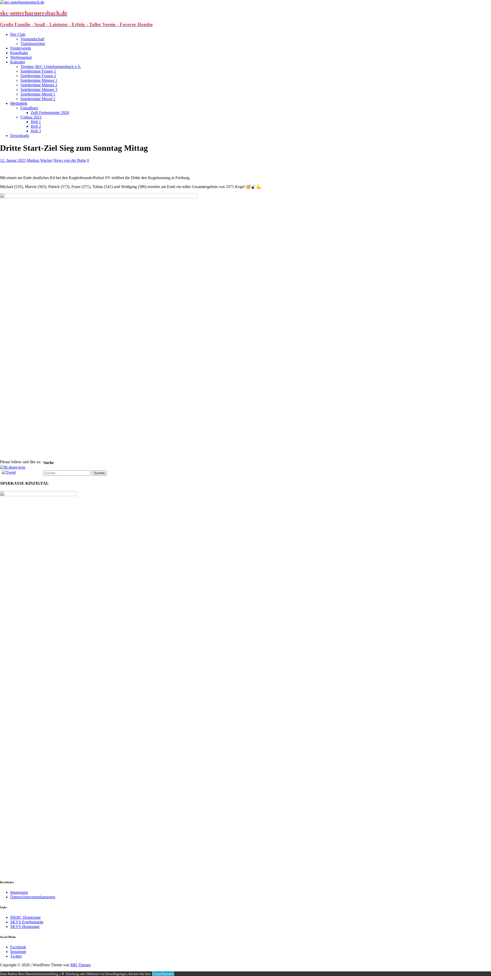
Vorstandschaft (32, 39)
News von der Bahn (69, 160)
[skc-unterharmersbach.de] (22, 2)
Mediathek (18, 103)
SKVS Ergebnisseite (26, 922)
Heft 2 (36, 126)
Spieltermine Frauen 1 (38, 71)
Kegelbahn (19, 53)
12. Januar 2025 (13, 160)
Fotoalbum (29, 108)
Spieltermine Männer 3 (38, 89)
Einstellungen (163, 973)
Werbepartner (21, 57)
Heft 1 (36, 122)
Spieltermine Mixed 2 (37, 99)
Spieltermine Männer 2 (38, 85)
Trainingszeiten (32, 43)
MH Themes (80, 965)
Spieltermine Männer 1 (38, 80)
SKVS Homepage (25, 926)
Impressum (19, 892)
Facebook (18, 947)
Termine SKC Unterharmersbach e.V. (50, 66)
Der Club (17, 34)
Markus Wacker (39, 160)
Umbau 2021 (31, 117)
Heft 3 (36, 131)
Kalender (17, 62)
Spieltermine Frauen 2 (38, 76)
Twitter (16, 956)
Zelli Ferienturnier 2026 (50, 112)
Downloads (19, 135)
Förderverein (20, 48)
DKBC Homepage (25, 917)
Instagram (18, 951)
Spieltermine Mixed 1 (37, 94)
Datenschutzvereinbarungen (32, 897)
